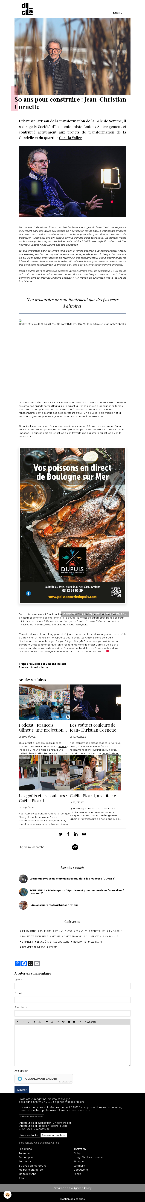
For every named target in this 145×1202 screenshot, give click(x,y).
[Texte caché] (63, 1021)
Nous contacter (29, 1135)
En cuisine (115, 931)
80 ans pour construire (90, 931)
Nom (17, 979)
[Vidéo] (74, 1021)
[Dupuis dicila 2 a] (72, 525)
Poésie (53, 947)
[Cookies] (7, 1195)
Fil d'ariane (29, 931)
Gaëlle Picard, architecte (93, 795)
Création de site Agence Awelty (72, 1188)
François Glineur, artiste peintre (37, 749)
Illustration (93, 936)
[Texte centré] (52, 1021)
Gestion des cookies (72, 1199)
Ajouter (22, 1090)
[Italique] (23, 1021)
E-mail (18, 993)
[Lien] (57, 1021)
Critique (78, 1153)
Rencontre (79, 941)
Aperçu (91, 1022)
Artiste (55, 936)
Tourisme (45, 931)
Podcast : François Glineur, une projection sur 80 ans (41, 727)
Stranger (27, 941)
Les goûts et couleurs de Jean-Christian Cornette (93, 727)
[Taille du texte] (34, 1021)
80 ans (62, 746)
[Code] (79, 1021)
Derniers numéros (33, 947)
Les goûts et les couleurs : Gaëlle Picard (43, 798)
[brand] (28, 9)
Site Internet (21, 1007)
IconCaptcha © (65, 1082)
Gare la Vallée (70, 137)
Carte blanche (73, 936)
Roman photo (63, 931)
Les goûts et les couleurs (53, 941)
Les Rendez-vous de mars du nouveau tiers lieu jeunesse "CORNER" (72, 878)
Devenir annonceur (32, 1116)
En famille (111, 936)
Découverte (81, 1169)
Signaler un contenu (53, 1135)
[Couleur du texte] (40, 1021)
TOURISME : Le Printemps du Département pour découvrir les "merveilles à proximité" (77, 892)
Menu (116, 13)
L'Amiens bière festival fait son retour (54, 905)
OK (75, 847)
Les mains (97, 941)
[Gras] (17, 1021)
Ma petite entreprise (35, 936)
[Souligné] (28, 1021)
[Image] (68, 1021)
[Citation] (47, 1021)
